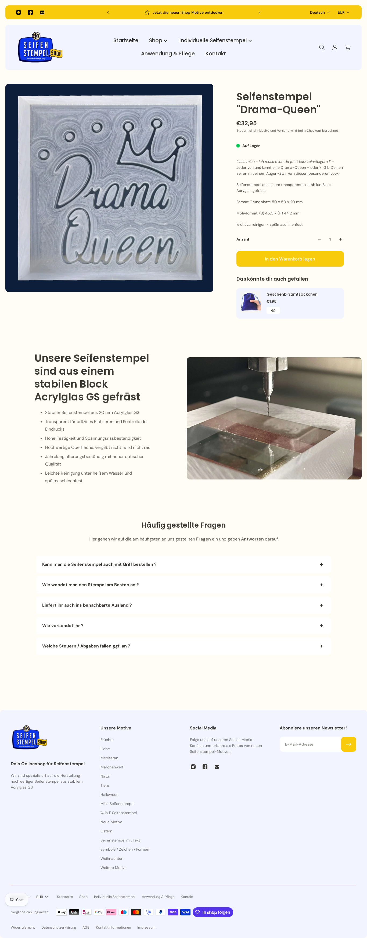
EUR (341, 12)
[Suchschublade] (321, 47)
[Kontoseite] (334, 47)
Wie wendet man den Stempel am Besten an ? (91, 585)
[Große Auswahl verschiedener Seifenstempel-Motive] (183, 12)
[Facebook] (30, 12)
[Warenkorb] (347, 47)
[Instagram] (18, 12)
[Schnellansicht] (273, 310)
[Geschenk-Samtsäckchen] (250, 302)
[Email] (42, 12)
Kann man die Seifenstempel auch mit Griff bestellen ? (99, 564)
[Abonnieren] (348, 744)
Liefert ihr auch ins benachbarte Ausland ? (87, 605)
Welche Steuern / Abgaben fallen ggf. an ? (86, 646)
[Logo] (40, 47)
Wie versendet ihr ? (63, 625)
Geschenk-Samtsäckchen (292, 294)
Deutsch (317, 12)
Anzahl (242, 239)
